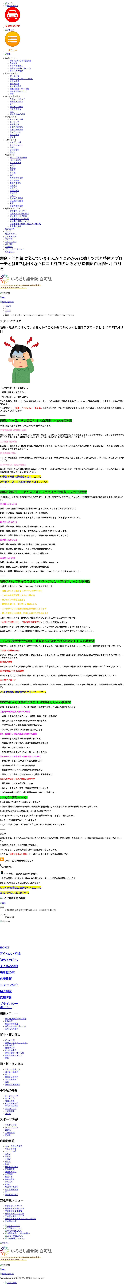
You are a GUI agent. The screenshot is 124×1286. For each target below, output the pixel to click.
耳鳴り (13, 196)
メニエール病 (15, 163)
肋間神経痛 (14, 84)
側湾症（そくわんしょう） (21, 79)
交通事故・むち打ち (18, 211)
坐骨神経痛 (14, 81)
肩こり (13, 104)
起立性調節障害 (16, 201)
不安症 (13, 168)
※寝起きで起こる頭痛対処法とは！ (19, 481)
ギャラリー (10, 252)
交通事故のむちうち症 (19, 219)
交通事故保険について (19, 221)
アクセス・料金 (10, 953)
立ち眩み (13, 193)
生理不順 (13, 186)
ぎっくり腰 (14, 76)
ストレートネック (17, 99)
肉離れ (13, 147)
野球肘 (13, 152)
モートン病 (14, 122)
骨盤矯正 (13, 63)
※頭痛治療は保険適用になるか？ (18, 692)
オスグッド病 (15, 142)
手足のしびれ (15, 132)
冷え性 (13, 173)
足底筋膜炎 (14, 135)
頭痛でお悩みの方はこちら (14, 892)
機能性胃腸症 (15, 183)
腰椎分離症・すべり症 (19, 89)
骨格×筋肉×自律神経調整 (20, 61)
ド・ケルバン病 (16, 119)
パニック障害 (15, 160)
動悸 (12, 175)
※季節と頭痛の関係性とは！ (15, 476)
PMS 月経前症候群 (18, 158)
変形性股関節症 (16, 127)
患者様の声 (10, 229)
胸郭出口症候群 (16, 107)
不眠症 (13, 170)
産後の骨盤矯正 (16, 66)
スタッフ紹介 (10, 242)
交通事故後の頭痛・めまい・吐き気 (25, 224)
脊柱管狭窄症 (15, 86)
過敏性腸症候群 (16, 206)
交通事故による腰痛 (18, 216)
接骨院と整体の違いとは (20, 68)
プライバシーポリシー (14, 249)
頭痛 (12, 112)
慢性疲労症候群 (16, 178)
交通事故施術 (15, 226)
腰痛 (12, 94)
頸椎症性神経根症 (17, 114)
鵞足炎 (13, 137)
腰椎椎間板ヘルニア (18, 91)
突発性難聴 (14, 191)
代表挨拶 (9, 239)
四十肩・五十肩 (16, 102)
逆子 (12, 203)
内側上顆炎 (14, 124)
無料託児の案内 (16, 71)
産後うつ (13, 188)
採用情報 (9, 247)
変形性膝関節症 (16, 130)
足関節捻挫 (14, 150)
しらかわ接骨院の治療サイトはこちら (20, 887)
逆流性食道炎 (15, 109)
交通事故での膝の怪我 (19, 214)
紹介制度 (9, 244)
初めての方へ (10, 234)
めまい (13, 165)
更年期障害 (14, 180)
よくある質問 (10, 236)
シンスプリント (16, 145)
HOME (8, 306)
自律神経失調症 (16, 198)
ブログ (8, 231)
